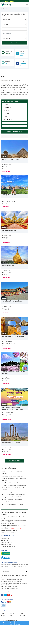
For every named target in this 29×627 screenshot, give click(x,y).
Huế (5, 122)
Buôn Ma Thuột (8, 119)
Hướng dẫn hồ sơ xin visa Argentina (11, 502)
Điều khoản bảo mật (6, 544)
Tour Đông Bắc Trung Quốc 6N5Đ (13, 301)
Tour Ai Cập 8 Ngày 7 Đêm (10, 159)
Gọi (3, 624)
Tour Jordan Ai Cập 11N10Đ (11, 442)
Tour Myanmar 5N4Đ (8, 265)
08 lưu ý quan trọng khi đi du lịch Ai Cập (11, 497)
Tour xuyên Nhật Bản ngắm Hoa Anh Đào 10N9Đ (14, 372)
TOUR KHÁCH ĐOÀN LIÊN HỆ (14, 131)
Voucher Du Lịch (5, 540)
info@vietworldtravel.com (10, 532)
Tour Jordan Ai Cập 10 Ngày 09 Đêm (13, 336)
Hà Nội (6, 104)
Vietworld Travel (5, 89)
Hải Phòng (7, 126)
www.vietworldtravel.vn (11, 530)
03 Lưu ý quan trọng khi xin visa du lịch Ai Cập (13, 494)
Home (2, 8)
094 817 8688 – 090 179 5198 (16, 528)
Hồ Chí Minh (7, 107)
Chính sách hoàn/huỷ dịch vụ (8, 546)
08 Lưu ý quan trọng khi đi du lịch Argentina (12, 504)
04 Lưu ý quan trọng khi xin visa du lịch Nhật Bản (14, 492)
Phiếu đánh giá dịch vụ (6, 542)
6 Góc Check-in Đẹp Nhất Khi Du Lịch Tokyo (13, 476)
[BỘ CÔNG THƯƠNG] (5, 557)
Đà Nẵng (6, 110)
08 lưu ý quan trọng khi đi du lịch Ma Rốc (12, 499)
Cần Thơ (6, 113)
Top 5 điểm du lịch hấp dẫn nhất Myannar (12, 482)
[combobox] (14, 29)
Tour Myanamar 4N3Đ (9, 230)
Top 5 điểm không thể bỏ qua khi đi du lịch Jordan (14, 485)
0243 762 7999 (10, 523)
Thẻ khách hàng (5, 538)
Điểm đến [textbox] (5, 29)
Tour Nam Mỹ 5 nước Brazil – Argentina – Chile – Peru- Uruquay (13, 408)
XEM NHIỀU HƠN (14, 461)
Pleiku (5, 116)
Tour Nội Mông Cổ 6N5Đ (10, 195)
